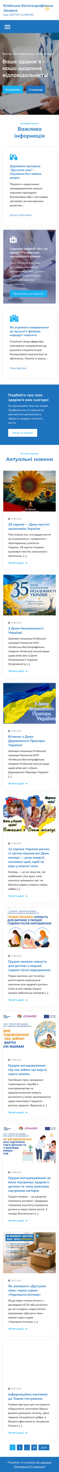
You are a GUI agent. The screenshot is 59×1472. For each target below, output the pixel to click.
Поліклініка (12, 89)
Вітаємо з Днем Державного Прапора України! (26, 740)
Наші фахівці (18, 368)
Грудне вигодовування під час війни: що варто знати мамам (27, 1069)
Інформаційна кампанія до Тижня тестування (28, 1396)
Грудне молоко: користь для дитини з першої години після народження (29, 965)
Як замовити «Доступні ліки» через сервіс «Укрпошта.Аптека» (27, 1290)
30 (34, 1447)
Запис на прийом (23, 432)
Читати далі (16, 562)
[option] (29, 74)
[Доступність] (55, 36)
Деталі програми (21, 215)
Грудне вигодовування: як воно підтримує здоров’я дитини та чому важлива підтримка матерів (29, 1184)
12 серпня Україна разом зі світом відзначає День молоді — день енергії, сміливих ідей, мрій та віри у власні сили (28, 857)
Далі (44, 1447)
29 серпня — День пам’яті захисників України (29, 526)
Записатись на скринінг (28, 293)
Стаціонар (36, 89)
